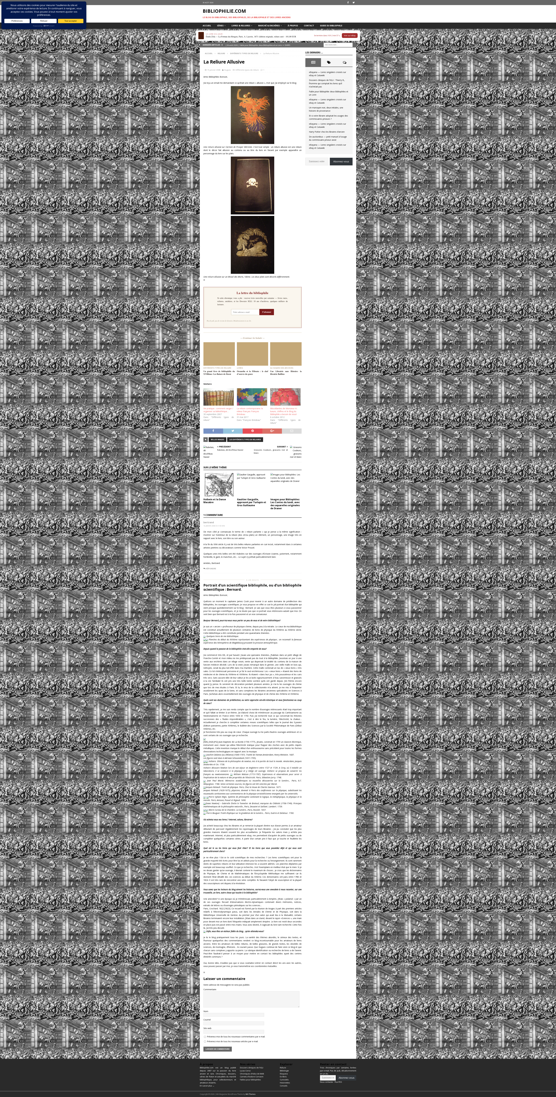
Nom (205, 1011)
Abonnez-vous (341, 161)
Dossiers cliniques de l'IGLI (251, 1067)
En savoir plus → (207, 1085)
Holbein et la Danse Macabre (214, 501)
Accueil (207, 25)
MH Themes (250, 1094)
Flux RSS (338, 1082)
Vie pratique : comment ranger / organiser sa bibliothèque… (218, 410)
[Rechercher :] (338, 44)
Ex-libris (283, 1076)
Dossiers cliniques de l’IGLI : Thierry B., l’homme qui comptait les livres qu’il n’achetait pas (327, 83)
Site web (207, 1028)
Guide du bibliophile (331, 25)
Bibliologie (284, 1070)
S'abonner (266, 311)
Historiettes (285, 1082)
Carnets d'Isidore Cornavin (251, 1076)
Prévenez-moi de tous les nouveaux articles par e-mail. (232, 1041)
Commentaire (209, 989)
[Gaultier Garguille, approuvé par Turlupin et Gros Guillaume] (252, 484)
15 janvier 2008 (213, 70)
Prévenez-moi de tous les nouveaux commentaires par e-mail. (236, 1036)
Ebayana (284, 1073)
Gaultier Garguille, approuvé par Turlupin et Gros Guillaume (251, 502)
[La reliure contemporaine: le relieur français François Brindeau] (252, 397)
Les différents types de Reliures (245, 439)
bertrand (208, 522)
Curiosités (284, 1079)
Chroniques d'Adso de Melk (252, 1073)
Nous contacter (326, 1082)
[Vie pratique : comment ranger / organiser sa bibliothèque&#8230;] (218, 397)
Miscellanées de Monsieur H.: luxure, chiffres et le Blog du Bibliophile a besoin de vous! (283, 411)
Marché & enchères (269, 25)
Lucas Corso (245, 1070)
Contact (309, 25)
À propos (293, 25)
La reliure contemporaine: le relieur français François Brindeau (250, 411)
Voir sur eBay (350, 35)
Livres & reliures (241, 25)
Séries (220, 25)
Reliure (221, 53)
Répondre (211, 568)
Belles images (217, 439)
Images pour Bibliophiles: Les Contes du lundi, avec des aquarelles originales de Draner (285, 504)
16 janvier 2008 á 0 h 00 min (214, 526)
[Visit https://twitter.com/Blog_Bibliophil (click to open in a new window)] (353, 2)
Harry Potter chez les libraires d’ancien (327, 131)
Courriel (207, 1019)
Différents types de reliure (247, 70)
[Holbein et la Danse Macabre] (219, 484)
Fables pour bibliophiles (250, 1079)
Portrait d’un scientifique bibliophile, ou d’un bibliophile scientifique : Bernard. (252, 587)
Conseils (283, 1085)
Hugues (227, 70)
